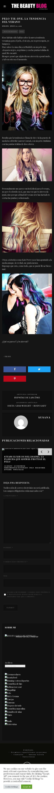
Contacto (19, 754)
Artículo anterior (27, 394)
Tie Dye (8, 356)
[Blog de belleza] (13, 705)
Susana (5, 26)
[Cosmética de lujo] (13, 683)
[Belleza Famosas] (10, 702)
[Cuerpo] (9, 699)
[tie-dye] (27, 165)
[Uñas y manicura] (13, 712)
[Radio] (8, 721)
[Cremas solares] (12, 674)
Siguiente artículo (27, 403)
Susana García (36, 754)
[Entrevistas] (11, 724)
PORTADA (28, 750)
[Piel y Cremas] (12, 696)
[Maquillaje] (10, 690)
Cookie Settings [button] (11, 786)
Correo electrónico (15, 562)
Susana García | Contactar (27, 636)
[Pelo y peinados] (8, 693)
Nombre (8, 547)
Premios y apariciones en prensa (29, 752)
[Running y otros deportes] (17, 680)
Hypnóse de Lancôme (27, 397)
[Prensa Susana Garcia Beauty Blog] (6, 718)
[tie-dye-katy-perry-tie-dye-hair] (27, 304)
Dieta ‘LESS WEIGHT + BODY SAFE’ (27, 405)
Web (5, 576)
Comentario (10, 496)
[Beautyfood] (11, 677)
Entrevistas (29, 757)
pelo (22, 31)
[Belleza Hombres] (15, 708)
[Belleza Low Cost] (13, 687)
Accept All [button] (26, 786)
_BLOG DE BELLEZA (10, 31)
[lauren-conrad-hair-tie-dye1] (27, 227)
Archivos (8, 662)
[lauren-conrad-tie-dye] (27, 97)
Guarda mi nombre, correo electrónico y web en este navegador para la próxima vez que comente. (28, 594)
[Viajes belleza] (8, 715)
